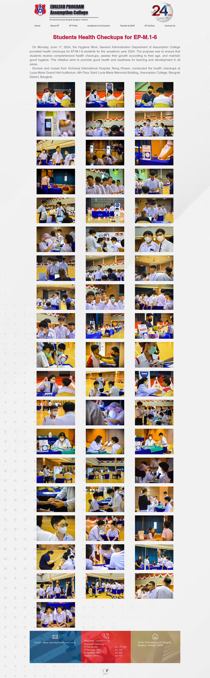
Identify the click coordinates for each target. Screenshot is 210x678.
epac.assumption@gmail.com (59, 642)
